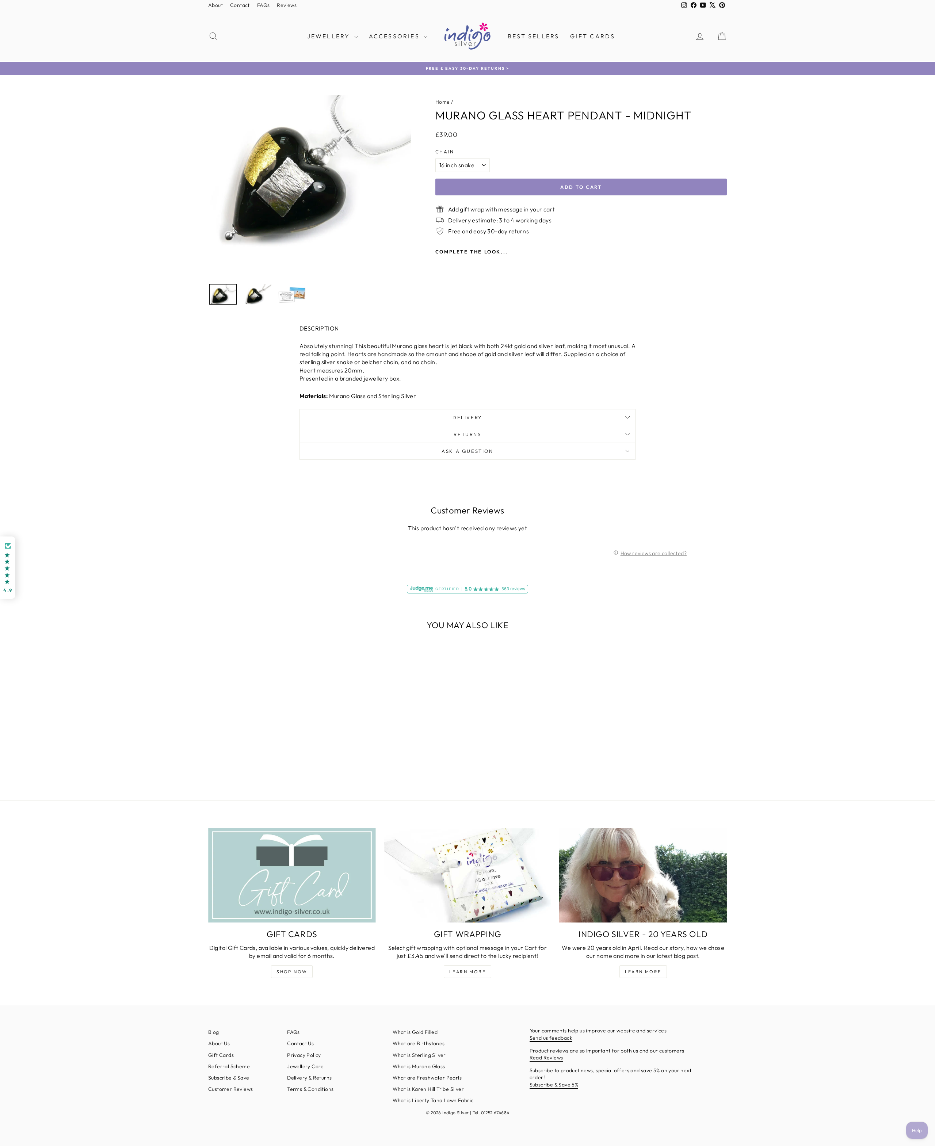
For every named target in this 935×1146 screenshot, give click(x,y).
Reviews (287, 5)
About (215, 5)
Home (442, 102)
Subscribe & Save (228, 1077)
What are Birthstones (419, 1043)
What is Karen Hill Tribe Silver (428, 1089)
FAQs (263, 5)
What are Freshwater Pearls (427, 1077)
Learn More (467, 971)
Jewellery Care (305, 1066)
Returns (467, 434)
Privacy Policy (304, 1055)
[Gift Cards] (292, 875)
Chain (444, 151)
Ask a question (467, 451)
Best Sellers (533, 36)
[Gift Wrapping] (468, 875)
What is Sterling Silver (419, 1055)
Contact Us (300, 1043)
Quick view (270, 732)
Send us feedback (551, 1038)
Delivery (467, 417)
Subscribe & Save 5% (554, 1084)
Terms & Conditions (310, 1089)
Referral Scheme (229, 1066)
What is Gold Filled (415, 1032)
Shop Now (291, 971)
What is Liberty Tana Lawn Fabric (433, 1100)
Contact (240, 5)
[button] (7, 567)
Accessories (395, 36)
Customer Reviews (230, 1089)
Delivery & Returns (309, 1077)
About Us (219, 1043)
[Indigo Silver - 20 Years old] (643, 875)
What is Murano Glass (419, 1066)
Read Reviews (546, 1057)
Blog (213, 1032)
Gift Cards (592, 36)
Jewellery (329, 36)
